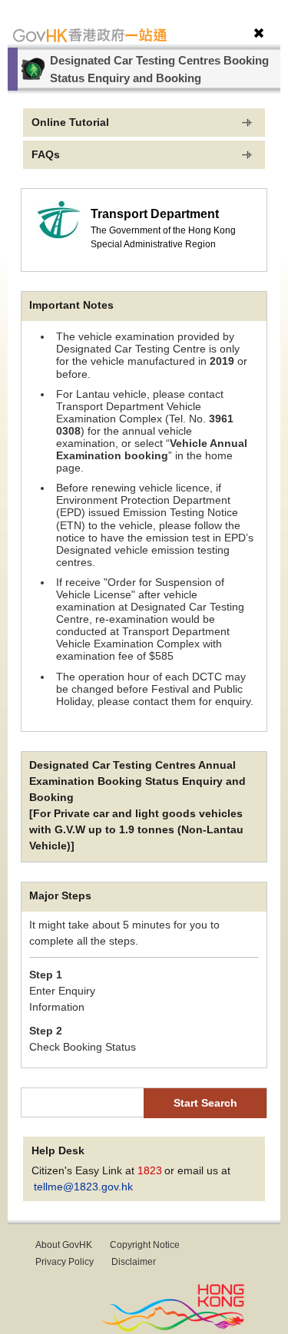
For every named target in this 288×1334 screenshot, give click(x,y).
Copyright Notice (145, 1245)
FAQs (45, 154)
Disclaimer (133, 1261)
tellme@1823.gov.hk (83, 1186)
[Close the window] (258, 32)
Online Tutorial (70, 122)
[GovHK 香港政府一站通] (90, 35)
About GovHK (64, 1245)
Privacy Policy (65, 1261)
